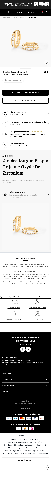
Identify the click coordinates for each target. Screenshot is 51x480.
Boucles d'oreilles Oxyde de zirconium (20, 276)
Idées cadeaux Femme (30, 271)
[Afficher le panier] (46, 12)
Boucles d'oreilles (19, 18)
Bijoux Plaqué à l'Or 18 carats (28, 264)
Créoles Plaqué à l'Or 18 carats (28, 282)
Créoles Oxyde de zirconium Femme (20, 284)
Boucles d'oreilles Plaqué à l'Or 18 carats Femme (31, 278)
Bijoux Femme (14, 264)
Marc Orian (6, 18)
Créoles (32, 18)
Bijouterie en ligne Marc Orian (11, 297)
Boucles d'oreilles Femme (21, 274)
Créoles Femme (13, 282)
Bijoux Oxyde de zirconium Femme (20, 266)
